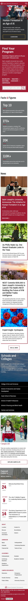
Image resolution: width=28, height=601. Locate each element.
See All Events (6, 476)
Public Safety (5, 580)
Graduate (4, 545)
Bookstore (4, 573)
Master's (15, 79)
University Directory (19, 580)
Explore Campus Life (14, 462)
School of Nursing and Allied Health (11, 405)
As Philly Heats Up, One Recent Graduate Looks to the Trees (13, 247)
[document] (14, 593)
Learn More (14, 37)
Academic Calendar (19, 559)
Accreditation (17, 530)
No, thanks (9, 598)
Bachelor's (6, 79)
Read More (5, 218)
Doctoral (5, 81)
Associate (14, 81)
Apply (3, 542)
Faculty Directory (6, 577)
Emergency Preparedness (18, 574)
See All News (14, 348)
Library (16, 577)
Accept (3, 599)
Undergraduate (18, 542)
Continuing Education (20, 545)
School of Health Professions (9, 401)
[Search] (24, 88)
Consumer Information (5, 533)
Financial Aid (5, 548)
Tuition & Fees (18, 548)
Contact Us (17, 527)
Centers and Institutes (7, 410)
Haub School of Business (8, 396)
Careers (16, 533)
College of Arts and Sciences (9, 384)
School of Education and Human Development (10, 390)
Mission (4, 530)
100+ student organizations (8, 451)
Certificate (6, 83)
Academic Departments (5, 564)
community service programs (17, 453)
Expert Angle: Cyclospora (12, 329)
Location (4, 527)
